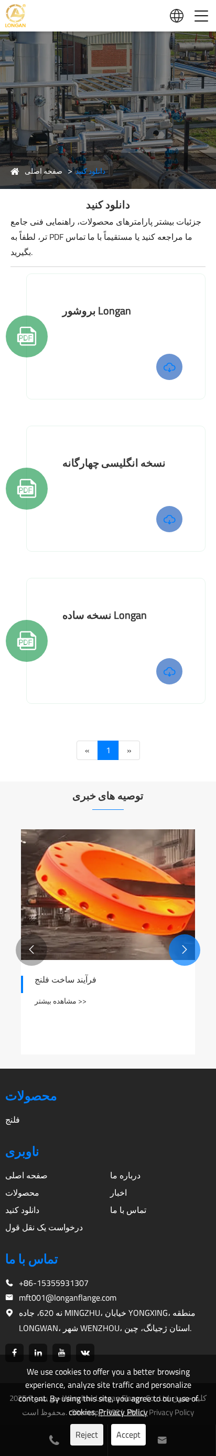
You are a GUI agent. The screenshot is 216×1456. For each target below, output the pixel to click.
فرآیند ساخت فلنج (65, 979)
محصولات (22, 1192)
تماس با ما (128, 1210)
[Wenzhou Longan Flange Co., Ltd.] (15, 16)
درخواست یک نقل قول (44, 1227)
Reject (86, 1434)
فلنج (12, 1119)
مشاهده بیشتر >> (61, 1000)
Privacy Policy (123, 1412)
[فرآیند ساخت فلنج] (108, 894)
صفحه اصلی (43, 170)
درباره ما (125, 1175)
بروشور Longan (96, 311)
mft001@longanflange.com (67, 1297)
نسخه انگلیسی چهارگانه (114, 463)
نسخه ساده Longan (104, 615)
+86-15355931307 (54, 1282)
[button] (184, 950)
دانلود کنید (90, 170)
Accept (128, 1434)
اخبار (118, 1192)
